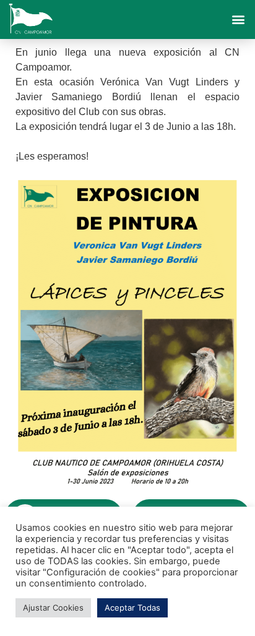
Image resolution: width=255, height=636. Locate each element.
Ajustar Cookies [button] (53, 607)
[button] (238, 19)
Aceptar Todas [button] (132, 607)
